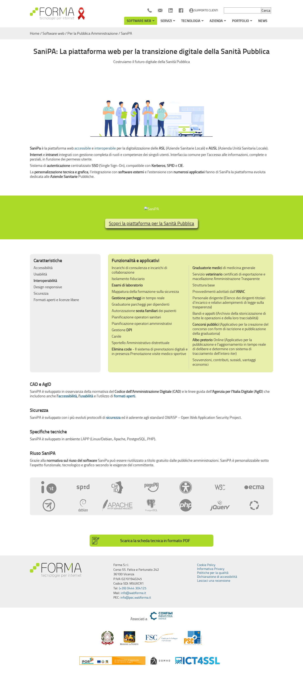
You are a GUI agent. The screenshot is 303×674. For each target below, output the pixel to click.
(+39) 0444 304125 (132, 588)
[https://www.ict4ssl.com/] (197, 660)
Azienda (216, 21)
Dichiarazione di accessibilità (217, 577)
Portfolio (240, 21)
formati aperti (124, 396)
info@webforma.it (133, 593)
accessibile (82, 148)
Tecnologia (190, 21)
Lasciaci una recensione (213, 581)
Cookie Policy (206, 565)
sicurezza (113, 417)
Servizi (166, 21)
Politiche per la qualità (212, 573)
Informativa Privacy (210, 569)
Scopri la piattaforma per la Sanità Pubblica (151, 223)
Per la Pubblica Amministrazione (92, 33)
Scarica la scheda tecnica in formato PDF (155, 540)
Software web (139, 21)
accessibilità (67, 396)
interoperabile (105, 148)
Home (34, 33)
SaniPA (126, 33)
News (262, 21)
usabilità (86, 396)
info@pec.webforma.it (135, 597)
